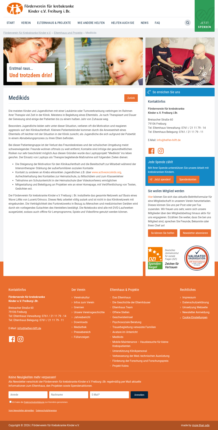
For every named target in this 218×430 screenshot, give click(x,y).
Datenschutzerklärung (195, 302)
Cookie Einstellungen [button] (194, 317)
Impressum (189, 297)
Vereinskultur (82, 297)
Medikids (117, 337)
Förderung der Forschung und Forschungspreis (140, 360)
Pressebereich (82, 332)
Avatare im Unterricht (125, 332)
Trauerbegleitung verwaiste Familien (134, 327)
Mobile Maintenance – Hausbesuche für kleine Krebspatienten (140, 344)
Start (11, 23)
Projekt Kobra (120, 365)
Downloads (81, 322)
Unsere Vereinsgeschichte (89, 312)
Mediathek (80, 327)
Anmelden (139, 394)
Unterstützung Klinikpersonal (129, 351)
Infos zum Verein (84, 302)
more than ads (200, 425)
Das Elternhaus (121, 297)
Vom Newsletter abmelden (21, 410)
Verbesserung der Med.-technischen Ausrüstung (140, 356)
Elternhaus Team (122, 307)
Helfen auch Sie (122, 23)
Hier (150, 196)
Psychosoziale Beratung (126, 322)
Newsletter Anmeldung (195, 312)
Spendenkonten (187, 179)
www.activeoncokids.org (106, 172)
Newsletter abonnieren (195, 233)
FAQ (157, 23)
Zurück (131, 98)
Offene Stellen (120, 312)
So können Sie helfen (162, 233)
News (145, 23)
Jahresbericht (82, 317)
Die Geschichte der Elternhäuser (131, 302)
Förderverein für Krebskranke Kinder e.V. (27, 32)
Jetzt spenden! (162, 179)
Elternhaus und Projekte (68, 32)
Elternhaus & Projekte (54, 23)
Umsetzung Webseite (195, 307)
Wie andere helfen (91, 23)
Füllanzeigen (81, 337)
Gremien (79, 307)
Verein (26, 23)
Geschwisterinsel (122, 317)
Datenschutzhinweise (46, 410)
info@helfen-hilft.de (169, 140)
